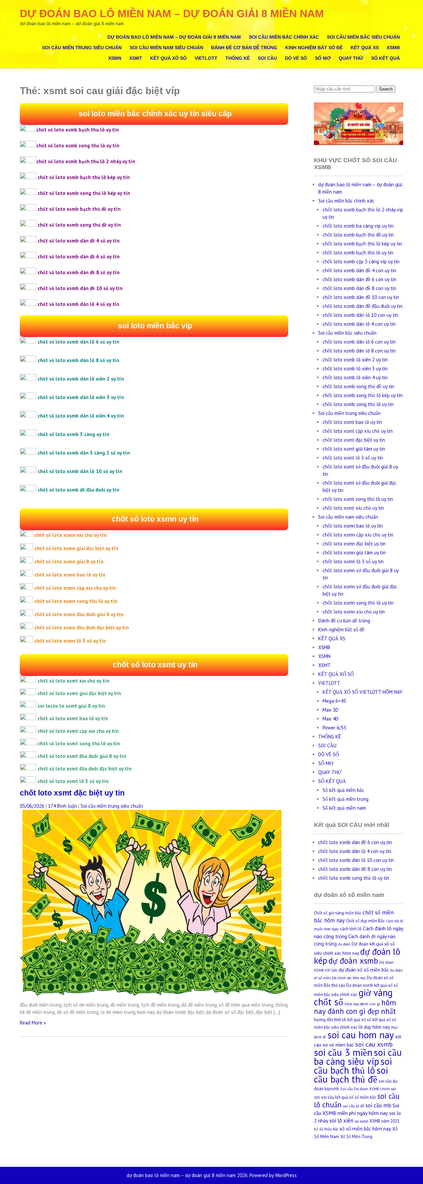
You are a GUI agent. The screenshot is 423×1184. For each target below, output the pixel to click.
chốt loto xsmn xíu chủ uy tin (354, 612)
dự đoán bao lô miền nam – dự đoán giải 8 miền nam (172, 13)
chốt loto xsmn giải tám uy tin (354, 552)
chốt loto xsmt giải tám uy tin (354, 449)
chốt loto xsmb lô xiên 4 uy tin (355, 377)
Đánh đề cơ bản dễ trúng (244, 47)
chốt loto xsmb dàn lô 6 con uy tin (359, 342)
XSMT (135, 58)
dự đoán (344, 944)
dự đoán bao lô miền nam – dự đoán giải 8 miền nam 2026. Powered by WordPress (212, 1175)
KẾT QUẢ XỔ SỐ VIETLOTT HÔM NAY (363, 692)
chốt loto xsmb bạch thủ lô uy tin (358, 252)
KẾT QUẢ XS (365, 47)
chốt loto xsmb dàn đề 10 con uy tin (361, 297)
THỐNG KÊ (237, 58)
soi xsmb (361, 1121)
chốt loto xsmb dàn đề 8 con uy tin (359, 288)
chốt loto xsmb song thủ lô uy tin (358, 404)
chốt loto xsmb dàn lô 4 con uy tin (359, 324)
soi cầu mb (378, 1105)
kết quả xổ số (359, 1019)
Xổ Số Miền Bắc (326, 1129)
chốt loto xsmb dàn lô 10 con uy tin (360, 315)
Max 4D (330, 719)
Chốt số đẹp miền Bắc (365, 921)
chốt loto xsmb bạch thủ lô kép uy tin (362, 243)
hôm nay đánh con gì (362, 1003)
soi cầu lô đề (353, 1105)
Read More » (33, 1022)
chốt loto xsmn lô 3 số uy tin (353, 561)
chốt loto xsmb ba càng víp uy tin (358, 226)
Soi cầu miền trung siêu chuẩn (82, 47)
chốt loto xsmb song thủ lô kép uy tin (363, 395)
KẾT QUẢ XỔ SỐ (168, 58)
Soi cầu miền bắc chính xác (284, 37)
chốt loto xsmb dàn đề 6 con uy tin (359, 279)
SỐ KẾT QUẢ (385, 58)
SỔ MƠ (323, 58)
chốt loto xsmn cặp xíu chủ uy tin (358, 535)
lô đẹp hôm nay (374, 1027)
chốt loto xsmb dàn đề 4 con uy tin (359, 270)
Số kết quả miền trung (345, 799)
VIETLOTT (206, 58)
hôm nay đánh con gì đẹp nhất (355, 1007)
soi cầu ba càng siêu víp (358, 1056)
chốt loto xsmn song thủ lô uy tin (358, 603)
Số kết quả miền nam (344, 808)
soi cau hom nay (360, 1034)
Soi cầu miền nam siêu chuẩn (166, 47)
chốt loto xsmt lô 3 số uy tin (353, 458)
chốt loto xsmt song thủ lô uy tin (358, 499)
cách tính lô (351, 929)
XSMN (114, 58)
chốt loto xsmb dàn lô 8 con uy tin (359, 351)
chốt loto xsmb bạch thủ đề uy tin (358, 235)
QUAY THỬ (351, 58)
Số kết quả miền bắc (343, 790)
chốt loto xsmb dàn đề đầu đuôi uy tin (363, 306)
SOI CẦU (267, 58)
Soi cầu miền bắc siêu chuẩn (363, 37)
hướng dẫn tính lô (330, 1019)
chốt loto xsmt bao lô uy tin (352, 422)
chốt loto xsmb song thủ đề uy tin (358, 386)
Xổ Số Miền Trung (356, 1136)
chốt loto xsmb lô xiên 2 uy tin (355, 359)
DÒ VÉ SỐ (296, 58)
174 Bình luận (62, 806)
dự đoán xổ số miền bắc (364, 969)
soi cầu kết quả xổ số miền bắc (348, 1097)
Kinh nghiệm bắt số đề (314, 47)
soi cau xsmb (374, 1044)
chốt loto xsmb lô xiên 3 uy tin (355, 368)
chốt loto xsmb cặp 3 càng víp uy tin (361, 261)
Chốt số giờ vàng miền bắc (337, 913)
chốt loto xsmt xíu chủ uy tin (353, 508)
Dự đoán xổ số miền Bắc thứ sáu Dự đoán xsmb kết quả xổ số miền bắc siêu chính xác (356, 986)
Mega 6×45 (334, 701)
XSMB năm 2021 (384, 1121)
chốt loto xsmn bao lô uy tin (353, 526)
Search (386, 89)
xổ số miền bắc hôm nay (365, 1128)
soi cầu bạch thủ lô (353, 1065)
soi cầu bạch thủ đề (351, 1074)
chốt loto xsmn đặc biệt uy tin (354, 543)
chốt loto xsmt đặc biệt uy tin (72, 793)
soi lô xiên (341, 1120)
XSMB (393, 47)
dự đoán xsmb (353, 960)
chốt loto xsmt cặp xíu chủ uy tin (358, 431)
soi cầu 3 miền (343, 1052)
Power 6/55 (334, 727)
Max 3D (330, 710)
